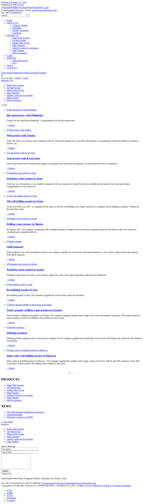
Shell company (15, 246)
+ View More (7, 422)
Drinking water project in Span (25, 178)
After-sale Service (20, 60)
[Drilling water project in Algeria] (22, 218)
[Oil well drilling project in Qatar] (22, 196)
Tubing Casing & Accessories (25, 48)
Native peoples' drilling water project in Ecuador (34, 310)
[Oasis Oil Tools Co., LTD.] (14, 2)
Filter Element (18, 45)
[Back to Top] (9, 495)
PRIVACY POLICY (102, 485)
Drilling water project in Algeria (25, 224)
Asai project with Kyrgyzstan (23, 158)
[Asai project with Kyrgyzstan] (21, 153)
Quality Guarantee (20, 30)
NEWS (10, 65)
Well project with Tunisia (21, 135)
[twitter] (25, 73)
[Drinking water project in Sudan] (22, 264)
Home (9, 20)
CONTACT (12, 68)
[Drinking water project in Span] (21, 173)
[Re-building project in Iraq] (19, 284)
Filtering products (17, 332)
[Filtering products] (15, 327)
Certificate (16, 33)
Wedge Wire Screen (21, 43)
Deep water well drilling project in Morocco (31, 355)
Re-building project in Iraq (22, 289)
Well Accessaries (19, 53)
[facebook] (6, 73)
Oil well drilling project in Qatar (25, 201)
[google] (33, 73)
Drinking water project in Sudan (25, 269)
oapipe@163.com (15, 10)
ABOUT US (12, 23)
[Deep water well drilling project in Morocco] (27, 350)
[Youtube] (41, 73)
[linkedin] (16, 73)
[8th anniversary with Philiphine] (21, 110)
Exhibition (17, 28)
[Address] (11, 498)
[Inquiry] (11, 500)
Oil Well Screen (19, 40)
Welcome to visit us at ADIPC (20, 417)
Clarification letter (14, 414)
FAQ (14, 63)
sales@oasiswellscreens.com (44, 10)
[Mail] (10, 493)
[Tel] (9, 490)
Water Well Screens (20, 38)
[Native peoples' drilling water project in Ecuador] (29, 305)
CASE (10, 55)
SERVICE (11, 58)
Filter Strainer (18, 50)
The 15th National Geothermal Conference (25, 412)
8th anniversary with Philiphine (25, 115)
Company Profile (19, 25)
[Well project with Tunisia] (19, 130)
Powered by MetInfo (122, 485)
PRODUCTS (13, 35)
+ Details (11, 125)
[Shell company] (14, 241)
